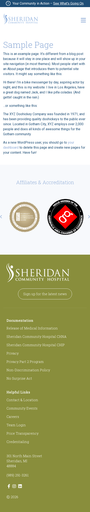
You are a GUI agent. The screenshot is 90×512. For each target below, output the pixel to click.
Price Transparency (22, 433)
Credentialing (17, 441)
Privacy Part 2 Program (25, 361)
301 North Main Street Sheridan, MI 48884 (24, 461)
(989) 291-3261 (17, 475)
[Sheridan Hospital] (20, 19)
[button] (83, 20)
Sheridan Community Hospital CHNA (36, 336)
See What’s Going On (68, 3)
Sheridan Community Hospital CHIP (35, 345)
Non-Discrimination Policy (28, 370)
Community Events (21, 408)
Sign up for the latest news (45, 294)
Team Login (16, 425)
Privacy (12, 353)
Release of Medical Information (32, 328)
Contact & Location (22, 400)
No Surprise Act (19, 378)
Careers (12, 416)
